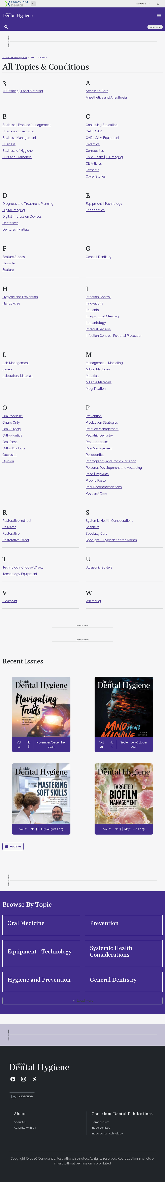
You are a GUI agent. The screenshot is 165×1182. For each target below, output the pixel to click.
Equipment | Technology (104, 204)
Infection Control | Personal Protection (114, 336)
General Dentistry (98, 257)
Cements (92, 170)
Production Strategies (102, 422)
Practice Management (102, 429)
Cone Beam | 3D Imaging (104, 157)
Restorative (11, 533)
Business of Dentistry (18, 131)
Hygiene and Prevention (20, 297)
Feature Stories (13, 257)
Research (9, 527)
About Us (19, 1122)
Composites (95, 151)
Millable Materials (98, 382)
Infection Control (98, 297)
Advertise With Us (25, 1127)
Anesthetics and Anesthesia (106, 97)
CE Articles (94, 163)
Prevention (94, 416)
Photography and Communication (111, 461)
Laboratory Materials (17, 376)
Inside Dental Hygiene (14, 57)
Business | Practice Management (26, 125)
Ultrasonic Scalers (99, 567)
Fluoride (8, 263)
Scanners (92, 527)
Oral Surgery (11, 429)
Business (8, 144)
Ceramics (93, 144)
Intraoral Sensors (98, 329)
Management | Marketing (104, 363)
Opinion (8, 461)
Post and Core (96, 493)
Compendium (100, 1122)
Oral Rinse (10, 442)
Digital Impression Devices (22, 216)
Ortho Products (13, 448)
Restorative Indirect (16, 521)
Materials (92, 376)
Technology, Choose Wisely (22, 567)
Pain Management (99, 448)
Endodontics (95, 210)
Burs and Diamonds (17, 157)
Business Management (19, 138)
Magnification (96, 389)
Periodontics (95, 455)
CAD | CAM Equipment (102, 138)
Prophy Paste (96, 480)
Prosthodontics (97, 442)
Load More (85, 1000)
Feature (8, 270)
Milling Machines (98, 369)
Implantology (96, 323)
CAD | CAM (94, 131)
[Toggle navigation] (159, 15)
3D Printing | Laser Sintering (22, 91)
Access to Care (97, 91)
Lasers (7, 369)
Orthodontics (12, 435)
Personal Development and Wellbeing (114, 468)
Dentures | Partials (15, 229)
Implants (92, 310)
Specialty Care (96, 533)
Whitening (93, 601)
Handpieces (11, 303)
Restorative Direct (15, 540)
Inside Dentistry (101, 1127)
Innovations (94, 303)
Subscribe (25, 1096)
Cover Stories (96, 176)
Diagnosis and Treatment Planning (27, 204)
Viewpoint (9, 601)
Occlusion (9, 455)
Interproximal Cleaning (102, 316)
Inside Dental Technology (107, 1133)
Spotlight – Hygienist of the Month (111, 540)
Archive (15, 846)
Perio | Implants (39, 57)
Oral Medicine (12, 416)
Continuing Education (102, 125)
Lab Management (15, 363)
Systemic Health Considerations (109, 521)
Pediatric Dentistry (99, 435)
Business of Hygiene (17, 151)
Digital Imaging (13, 210)
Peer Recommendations (104, 487)
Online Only (11, 422)
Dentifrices (10, 223)
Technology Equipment (19, 574)
